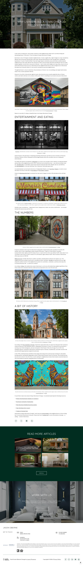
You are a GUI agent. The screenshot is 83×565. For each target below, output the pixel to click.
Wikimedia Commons (61, 204)
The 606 (51, 260)
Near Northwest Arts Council (23, 408)
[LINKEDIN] (72, 559)
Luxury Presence (31, 559)
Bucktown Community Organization (24, 401)
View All (41, 473)
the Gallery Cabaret (43, 170)
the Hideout (34, 170)
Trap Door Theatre (53, 169)
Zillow (22, 266)
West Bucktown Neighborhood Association (26, 404)
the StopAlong (20, 166)
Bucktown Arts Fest (24, 173)
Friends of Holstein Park (22, 411)
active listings (45, 413)
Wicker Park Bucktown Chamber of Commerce (27, 398)
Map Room (17, 151)
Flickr (56, 110)
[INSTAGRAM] (69, 559)
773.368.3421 (62, 533)
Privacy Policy (57, 559)
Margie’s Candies (28, 203)
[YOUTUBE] (75, 559)
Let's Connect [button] (41, 508)
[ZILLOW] (79, 559)
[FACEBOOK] (65, 559)
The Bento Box (20, 164)
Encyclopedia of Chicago (29, 344)
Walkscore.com (18, 258)
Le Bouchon (34, 161)
